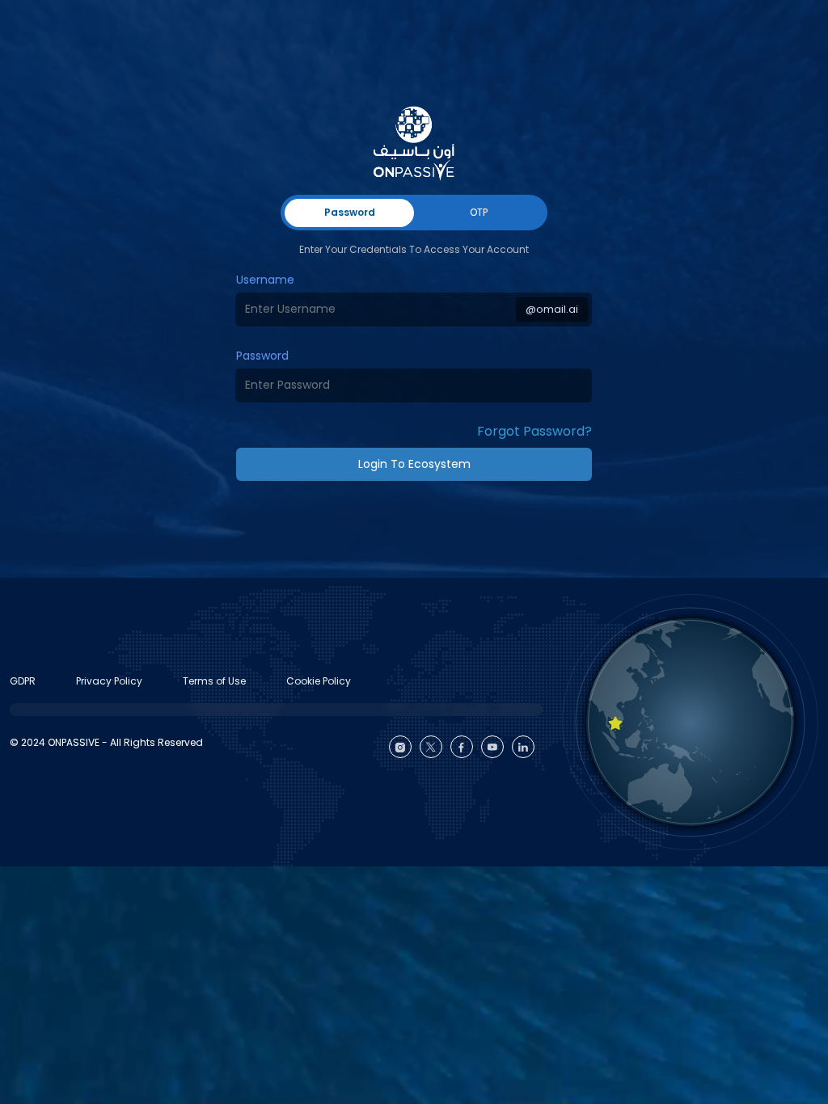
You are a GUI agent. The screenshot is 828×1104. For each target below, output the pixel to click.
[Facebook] (461, 746)
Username (265, 280)
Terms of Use (214, 681)
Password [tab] (349, 212)
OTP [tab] (479, 212)
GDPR (23, 681)
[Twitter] (431, 746)
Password (262, 356)
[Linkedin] (523, 746)
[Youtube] (492, 746)
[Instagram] (400, 746)
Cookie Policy (318, 681)
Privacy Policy (109, 681)
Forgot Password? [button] (534, 431)
